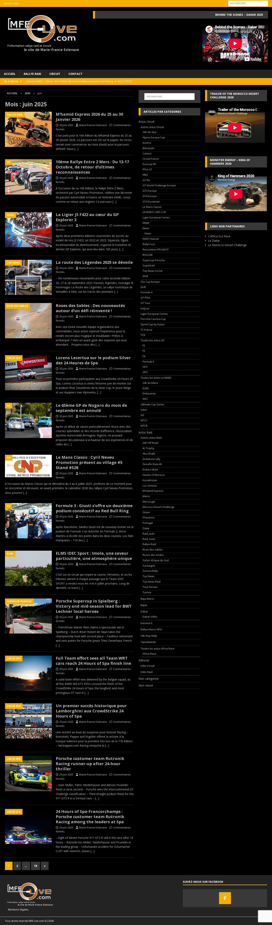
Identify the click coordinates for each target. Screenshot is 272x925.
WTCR (144, 425)
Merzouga (149, 501)
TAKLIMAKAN (148, 642)
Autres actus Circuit (152, 127)
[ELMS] (28, 568)
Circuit (54, 74)
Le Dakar (214, 240)
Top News (149, 576)
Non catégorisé (149, 679)
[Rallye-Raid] (28, 129)
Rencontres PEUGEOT (156, 249)
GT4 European (151, 201)
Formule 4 (146, 292)
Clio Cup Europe (150, 282)
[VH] (28, 177)
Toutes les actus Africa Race (157, 648)
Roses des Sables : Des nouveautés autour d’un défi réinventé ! (90, 308)
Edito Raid (147, 672)
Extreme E (147, 623)
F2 (144, 345)
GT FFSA (145, 297)
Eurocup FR (149, 164)
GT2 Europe (150, 191)
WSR (145, 276)
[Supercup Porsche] (28, 616)
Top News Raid (151, 581)
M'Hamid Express (153, 491)
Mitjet (146, 223)
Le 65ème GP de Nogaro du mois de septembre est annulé (91, 408)
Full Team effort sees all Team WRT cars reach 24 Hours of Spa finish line (93, 660)
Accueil (10, 74)
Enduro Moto (150, 469)
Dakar (144, 611)
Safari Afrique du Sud (156, 560)
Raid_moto (149, 539)
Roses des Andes (153, 555)
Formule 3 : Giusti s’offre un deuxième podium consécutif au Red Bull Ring (94, 508)
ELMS (146, 388)
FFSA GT (147, 169)
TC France (146, 329)
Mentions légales (17, 909)
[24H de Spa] (28, 372)
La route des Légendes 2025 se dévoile (94, 262)
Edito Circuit (148, 666)
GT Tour (145, 303)
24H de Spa (149, 132)
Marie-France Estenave (93, 125)
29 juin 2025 (66, 722)
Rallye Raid (32, 74)
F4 (144, 356)
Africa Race (149, 653)
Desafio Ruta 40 (152, 464)
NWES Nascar (151, 239)
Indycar (145, 308)
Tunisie (147, 592)
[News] (28, 229)
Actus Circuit (147, 121)
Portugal (148, 523)
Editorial (144, 660)
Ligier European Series (156, 217)
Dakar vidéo (150, 616)
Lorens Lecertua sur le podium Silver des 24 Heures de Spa (93, 360)
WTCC (144, 420)
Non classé (146, 685)
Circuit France (151, 158)
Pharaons (149, 517)
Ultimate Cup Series (152, 404)
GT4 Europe (150, 196)
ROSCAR (148, 255)
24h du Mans (150, 383)
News (146, 228)
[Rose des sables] (28, 320)
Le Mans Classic (152, 207)
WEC (145, 399)
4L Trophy (148, 448)
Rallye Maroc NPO (151, 629)
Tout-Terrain (150, 587)
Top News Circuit (152, 271)
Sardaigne (149, 565)
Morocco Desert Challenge (158, 507)
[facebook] (225, 898)
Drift (143, 287)
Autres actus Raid (151, 437)
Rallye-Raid (149, 544)
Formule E (148, 361)
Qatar (146, 528)
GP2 (145, 367)
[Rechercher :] (248, 3)
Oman (146, 512)
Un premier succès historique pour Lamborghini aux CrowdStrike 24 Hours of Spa (91, 711)
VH (142, 415)
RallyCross (149, 244)
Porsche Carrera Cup (153, 319)
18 (35, 866)
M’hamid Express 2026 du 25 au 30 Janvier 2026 (89, 116)
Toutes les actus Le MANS (156, 377)
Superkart (149, 265)
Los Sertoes (150, 485)
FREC (145, 175)
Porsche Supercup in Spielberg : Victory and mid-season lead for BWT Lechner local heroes (94, 606)
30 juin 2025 (66, 125)
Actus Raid (145, 432)
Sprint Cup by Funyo (153, 324)
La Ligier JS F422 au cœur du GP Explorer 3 (87, 217)
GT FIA (146, 180)
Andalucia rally (151, 459)
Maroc (146, 496)
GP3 (145, 372)
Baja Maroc (147, 598)
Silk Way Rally (149, 636)
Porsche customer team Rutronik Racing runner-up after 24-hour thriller (90, 763)
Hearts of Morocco (154, 475)
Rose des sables (153, 549)
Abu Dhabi (149, 453)
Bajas (144, 605)
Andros (147, 143)
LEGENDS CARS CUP (154, 212)
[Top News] (28, 277)
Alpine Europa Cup (154, 137)
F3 (144, 351)
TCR (143, 335)
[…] (76, 149)
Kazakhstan (150, 480)
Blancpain (149, 148)
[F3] (28, 520)
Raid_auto (149, 533)
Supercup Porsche (154, 260)
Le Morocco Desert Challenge (227, 245)
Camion (147, 153)
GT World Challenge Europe (159, 185)
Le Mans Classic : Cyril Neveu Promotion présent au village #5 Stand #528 (89, 462)
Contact (75, 74)
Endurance (149, 393)
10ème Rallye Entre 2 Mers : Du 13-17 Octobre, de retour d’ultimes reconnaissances (92, 167)
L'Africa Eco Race (219, 236)
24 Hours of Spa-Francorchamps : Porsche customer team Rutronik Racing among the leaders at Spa (90, 816)
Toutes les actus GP (152, 340)
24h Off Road (150, 443)
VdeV (144, 410)
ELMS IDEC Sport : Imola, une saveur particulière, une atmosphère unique (94, 556)
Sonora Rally (150, 571)
